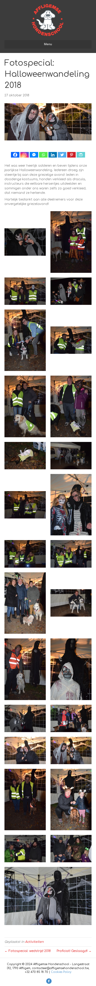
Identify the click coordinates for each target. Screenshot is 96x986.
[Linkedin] (52, 155)
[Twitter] (62, 155)
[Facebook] (15, 155)
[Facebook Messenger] (34, 155)
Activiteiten (34, 941)
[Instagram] (24, 155)
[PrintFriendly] (81, 155)
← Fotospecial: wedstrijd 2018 (27, 951)
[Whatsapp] (43, 155)
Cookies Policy (61, 972)
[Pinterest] (71, 155)
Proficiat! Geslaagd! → (74, 951)
